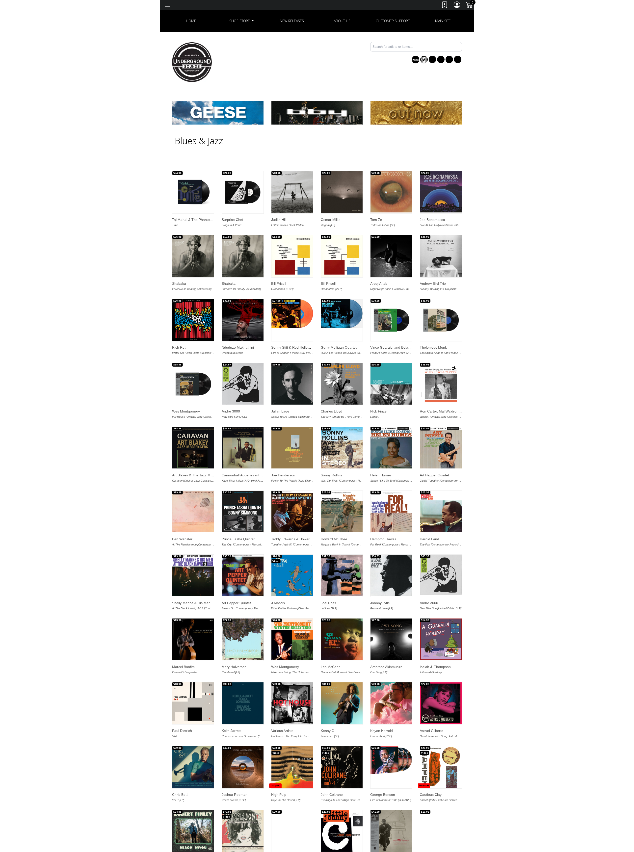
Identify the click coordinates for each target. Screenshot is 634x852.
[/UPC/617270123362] (292, 639)
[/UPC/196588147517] (441, 575)
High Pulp (278, 795)
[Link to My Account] (457, 6)
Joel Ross (328, 603)
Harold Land (429, 539)
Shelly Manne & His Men (191, 603)
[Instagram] (449, 59)
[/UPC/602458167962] (342, 384)
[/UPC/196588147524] (243, 384)
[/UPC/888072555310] (441, 511)
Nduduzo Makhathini (238, 347)
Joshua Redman (234, 795)
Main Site (443, 21)
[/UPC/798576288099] (391, 384)
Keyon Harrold (381, 731)
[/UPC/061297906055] (441, 191)
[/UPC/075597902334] (243, 639)
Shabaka (179, 283)
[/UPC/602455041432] (292, 831)
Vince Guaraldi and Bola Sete (393, 347)
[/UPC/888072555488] (441, 384)
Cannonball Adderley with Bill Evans (249, 475)
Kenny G (327, 731)
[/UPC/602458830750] (292, 384)
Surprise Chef (232, 220)
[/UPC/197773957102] (441, 639)
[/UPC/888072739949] (391, 320)
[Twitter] (441, 59)
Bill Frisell (278, 283)
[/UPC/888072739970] (441, 320)
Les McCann (331, 667)
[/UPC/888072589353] (243, 511)
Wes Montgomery (186, 411)
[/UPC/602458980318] (391, 256)
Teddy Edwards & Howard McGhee (298, 539)
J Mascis (278, 603)
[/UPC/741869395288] (292, 313)
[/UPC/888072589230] (441, 447)
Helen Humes (381, 475)
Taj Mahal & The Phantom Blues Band (202, 220)
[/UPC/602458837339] (292, 256)
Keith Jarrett (231, 731)
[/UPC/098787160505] (292, 575)
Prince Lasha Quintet (238, 539)
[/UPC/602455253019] (243, 767)
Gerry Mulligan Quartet (339, 347)
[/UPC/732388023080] (193, 192)
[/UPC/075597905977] (391, 639)
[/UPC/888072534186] (292, 447)
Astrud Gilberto (431, 731)
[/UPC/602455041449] (342, 831)
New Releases (292, 21)
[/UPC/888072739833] (193, 384)
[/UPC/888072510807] (342, 703)
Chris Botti (180, 795)
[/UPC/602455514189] (342, 767)
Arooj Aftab (378, 283)
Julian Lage (280, 411)
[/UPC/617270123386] (342, 639)
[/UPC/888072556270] (193, 447)
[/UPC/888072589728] (292, 511)
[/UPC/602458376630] (342, 575)
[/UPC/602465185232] (243, 320)
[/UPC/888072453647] (193, 511)
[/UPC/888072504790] (391, 831)
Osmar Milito (331, 220)
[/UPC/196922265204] (292, 192)
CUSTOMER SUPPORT (393, 21)
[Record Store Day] (424, 59)
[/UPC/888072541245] (193, 831)
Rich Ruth (179, 347)
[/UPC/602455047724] (243, 831)
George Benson (382, 795)
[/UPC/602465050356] (243, 256)
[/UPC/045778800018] (292, 767)
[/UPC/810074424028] (193, 320)
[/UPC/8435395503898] (391, 191)
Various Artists (282, 731)
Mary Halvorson (234, 667)
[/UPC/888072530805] (292, 703)
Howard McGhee (334, 539)
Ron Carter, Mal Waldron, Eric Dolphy (449, 411)
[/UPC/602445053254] (243, 703)
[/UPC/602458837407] (342, 256)
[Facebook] (432, 59)
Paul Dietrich (182, 731)
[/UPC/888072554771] (243, 575)
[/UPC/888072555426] (342, 511)
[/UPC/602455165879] (193, 767)
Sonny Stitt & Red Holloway (292, 347)
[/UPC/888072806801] (243, 192)
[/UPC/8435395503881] (342, 192)
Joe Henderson (283, 475)
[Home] (192, 62)
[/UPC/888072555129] (391, 511)
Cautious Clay (431, 795)
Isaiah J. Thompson (435, 667)
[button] (241, 21)
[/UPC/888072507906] (391, 575)
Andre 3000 (231, 411)
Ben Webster (182, 539)
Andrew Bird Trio (433, 283)
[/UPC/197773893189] (193, 639)
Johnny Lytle (380, 603)
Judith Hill (278, 220)
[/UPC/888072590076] (342, 447)
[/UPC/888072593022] (441, 256)
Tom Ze (376, 220)
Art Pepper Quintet (434, 475)
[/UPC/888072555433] (243, 447)
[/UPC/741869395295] (342, 313)
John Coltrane (332, 795)
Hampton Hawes (383, 539)
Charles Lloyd (331, 411)
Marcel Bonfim (183, 667)
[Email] (457, 59)
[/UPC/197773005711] (193, 703)
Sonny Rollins (331, 475)
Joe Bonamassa (432, 220)
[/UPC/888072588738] (391, 447)
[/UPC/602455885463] (441, 703)
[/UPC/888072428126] (391, 703)
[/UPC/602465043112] (193, 256)
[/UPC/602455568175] (391, 760)
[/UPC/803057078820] (441, 829)
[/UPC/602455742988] (441, 767)
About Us (342, 21)
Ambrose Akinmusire (386, 667)
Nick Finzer (379, 411)
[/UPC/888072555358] (193, 575)
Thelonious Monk (433, 347)
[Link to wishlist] (444, 6)
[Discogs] (415, 59)
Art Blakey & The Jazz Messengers (199, 475)
